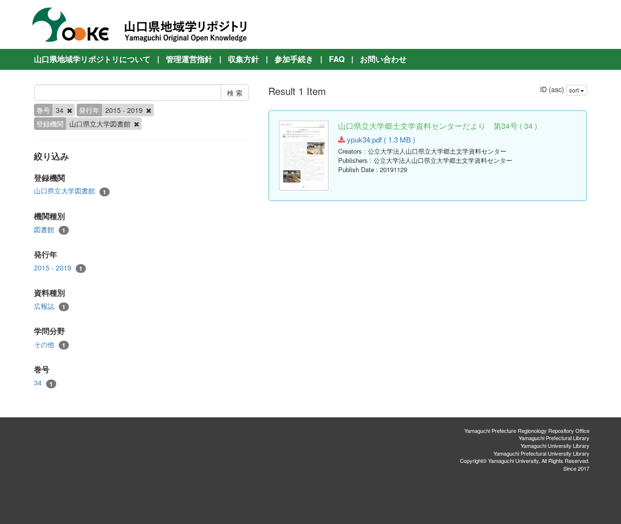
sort (574, 90)
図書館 (49, 229)
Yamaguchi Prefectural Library (554, 438)
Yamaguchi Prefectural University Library (541, 453)
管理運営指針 (189, 58)
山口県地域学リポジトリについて (92, 58)
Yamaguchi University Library (555, 445)
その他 (49, 344)
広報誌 (49, 306)
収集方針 (243, 58)
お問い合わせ (383, 58)
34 (43, 383)
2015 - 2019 (58, 268)
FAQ (336, 58)
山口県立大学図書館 (70, 191)
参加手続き (294, 58)
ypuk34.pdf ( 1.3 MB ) (380, 139)
